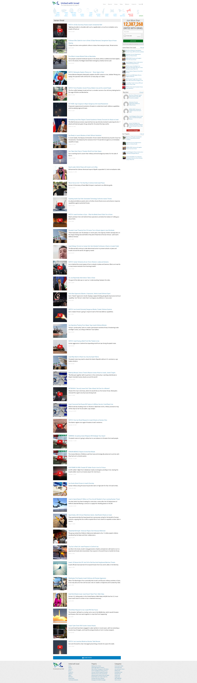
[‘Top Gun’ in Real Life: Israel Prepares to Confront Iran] (60, 552)
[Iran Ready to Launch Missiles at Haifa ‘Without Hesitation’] (60, 141)
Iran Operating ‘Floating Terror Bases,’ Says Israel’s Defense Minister (87, 325)
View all (142, 47)
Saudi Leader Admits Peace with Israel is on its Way (82, 167)
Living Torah (117, 676)
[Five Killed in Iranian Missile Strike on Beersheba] (60, 62)
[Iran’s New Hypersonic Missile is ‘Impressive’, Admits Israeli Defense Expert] (60, 299)
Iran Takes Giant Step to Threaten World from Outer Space (84, 151)
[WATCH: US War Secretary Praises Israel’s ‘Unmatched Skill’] (60, 30)
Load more (88, 658)
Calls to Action (118, 680)
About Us (110, 4)
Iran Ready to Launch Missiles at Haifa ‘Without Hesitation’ (84, 135)
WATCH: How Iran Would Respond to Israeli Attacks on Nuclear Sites (87, 420)
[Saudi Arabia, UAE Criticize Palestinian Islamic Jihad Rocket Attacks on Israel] (60, 520)
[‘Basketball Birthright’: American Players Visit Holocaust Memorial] (60, 536)
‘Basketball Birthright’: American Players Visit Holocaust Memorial (86, 531)
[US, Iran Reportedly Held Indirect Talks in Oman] (60, 283)
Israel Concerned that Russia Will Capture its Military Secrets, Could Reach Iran (90, 404)
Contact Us (134, 4)
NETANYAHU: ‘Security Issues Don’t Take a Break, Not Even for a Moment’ (89, 388)
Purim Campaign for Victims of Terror (100, 670)
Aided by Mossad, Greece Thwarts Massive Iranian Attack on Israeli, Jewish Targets (91, 373)
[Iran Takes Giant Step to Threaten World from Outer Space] (60, 157)
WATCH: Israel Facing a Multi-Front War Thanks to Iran (83, 341)
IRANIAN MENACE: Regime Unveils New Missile (81, 452)
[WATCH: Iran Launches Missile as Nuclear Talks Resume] (60, 647)
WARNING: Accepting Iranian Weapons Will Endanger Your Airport (86, 436)
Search (140, 4)
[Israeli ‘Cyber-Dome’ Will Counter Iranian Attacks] (60, 631)
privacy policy (140, 44)
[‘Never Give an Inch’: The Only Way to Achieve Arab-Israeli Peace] (60, 188)
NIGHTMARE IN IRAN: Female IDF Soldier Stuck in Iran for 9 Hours (87, 467)
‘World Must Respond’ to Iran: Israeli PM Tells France (83, 610)
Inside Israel (117, 675)
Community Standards (73, 680)
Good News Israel (118, 672)
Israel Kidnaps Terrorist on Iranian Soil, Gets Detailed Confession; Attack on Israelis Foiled (93, 246)
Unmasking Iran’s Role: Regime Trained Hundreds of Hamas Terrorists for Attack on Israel (93, 119)
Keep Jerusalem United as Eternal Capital (100, 675)
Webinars (127, 4)
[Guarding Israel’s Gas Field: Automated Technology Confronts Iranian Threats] (60, 204)
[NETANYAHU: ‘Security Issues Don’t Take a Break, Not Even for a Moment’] (60, 394)
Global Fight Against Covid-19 (98, 667)
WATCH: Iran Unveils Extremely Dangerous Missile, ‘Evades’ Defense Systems (90, 309)
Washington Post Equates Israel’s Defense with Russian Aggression (87, 578)
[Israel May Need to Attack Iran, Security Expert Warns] (60, 362)
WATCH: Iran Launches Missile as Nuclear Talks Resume (84, 641)
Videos (121, 4)
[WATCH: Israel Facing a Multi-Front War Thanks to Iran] (60, 346)
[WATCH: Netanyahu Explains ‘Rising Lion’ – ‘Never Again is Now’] (60, 77)
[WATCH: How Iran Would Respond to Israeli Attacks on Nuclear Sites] (60, 425)
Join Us (69, 670)
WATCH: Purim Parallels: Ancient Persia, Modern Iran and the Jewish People (89, 88)
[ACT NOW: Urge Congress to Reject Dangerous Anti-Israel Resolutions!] (60, 109)
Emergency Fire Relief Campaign (99, 680)
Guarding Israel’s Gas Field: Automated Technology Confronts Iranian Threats (90, 199)
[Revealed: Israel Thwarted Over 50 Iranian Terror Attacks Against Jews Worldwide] (60, 236)
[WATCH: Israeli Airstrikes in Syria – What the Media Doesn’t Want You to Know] (60, 220)
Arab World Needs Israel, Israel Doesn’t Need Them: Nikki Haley (86, 594)
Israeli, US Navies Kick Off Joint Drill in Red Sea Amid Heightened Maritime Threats (91, 562)
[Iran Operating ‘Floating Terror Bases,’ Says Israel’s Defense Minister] (60, 330)
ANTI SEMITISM (118, 678)
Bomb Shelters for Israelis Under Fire (99, 676)
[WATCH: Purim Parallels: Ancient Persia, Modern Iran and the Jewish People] (60, 93)
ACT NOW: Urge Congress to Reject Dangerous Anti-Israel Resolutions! (88, 104)
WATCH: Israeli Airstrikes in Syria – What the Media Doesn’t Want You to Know (90, 214)
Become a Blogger (133, 130)
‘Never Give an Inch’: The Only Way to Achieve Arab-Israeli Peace (86, 183)
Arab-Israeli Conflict (119, 666)
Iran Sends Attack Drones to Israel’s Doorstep (81, 483)
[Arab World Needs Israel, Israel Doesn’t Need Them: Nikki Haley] (60, 599)
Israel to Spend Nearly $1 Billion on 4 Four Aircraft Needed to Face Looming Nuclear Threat (94, 499)
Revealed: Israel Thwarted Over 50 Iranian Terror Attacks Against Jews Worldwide (91, 230)
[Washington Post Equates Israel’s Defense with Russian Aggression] (60, 583)
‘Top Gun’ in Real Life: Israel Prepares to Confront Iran (83, 546)
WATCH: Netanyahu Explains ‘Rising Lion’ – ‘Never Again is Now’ (86, 72)
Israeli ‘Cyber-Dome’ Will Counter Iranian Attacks (82, 626)
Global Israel (117, 670)
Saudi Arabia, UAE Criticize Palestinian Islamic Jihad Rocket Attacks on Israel (90, 515)
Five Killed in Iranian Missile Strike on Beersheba (82, 56)
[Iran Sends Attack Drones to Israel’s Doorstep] (60, 489)
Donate (116, 4)
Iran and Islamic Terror (119, 669)
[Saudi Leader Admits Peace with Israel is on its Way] (60, 172)
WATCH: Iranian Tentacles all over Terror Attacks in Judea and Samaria (88, 262)
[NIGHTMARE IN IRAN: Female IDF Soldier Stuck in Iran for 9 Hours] (60, 473)
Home (104, 4)
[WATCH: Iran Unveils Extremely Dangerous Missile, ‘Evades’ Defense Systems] (60, 315)
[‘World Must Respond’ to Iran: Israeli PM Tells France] (60, 615)
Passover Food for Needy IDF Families (100, 672)
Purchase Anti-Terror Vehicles (98, 678)
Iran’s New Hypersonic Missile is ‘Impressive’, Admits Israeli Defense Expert (89, 293)
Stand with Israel (118, 667)
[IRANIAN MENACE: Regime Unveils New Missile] (60, 457)
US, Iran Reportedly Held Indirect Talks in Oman (81, 278)
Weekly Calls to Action (96, 666)
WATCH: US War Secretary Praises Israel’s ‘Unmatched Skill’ (85, 25)
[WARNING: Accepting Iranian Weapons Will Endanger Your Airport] (60, 441)
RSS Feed (70, 676)
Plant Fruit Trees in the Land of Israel (99, 673)
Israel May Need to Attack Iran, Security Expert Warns (83, 357)
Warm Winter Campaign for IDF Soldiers (100, 669)
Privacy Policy (71, 678)
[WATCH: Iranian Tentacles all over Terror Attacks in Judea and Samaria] (60, 267)
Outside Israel (118, 673)
